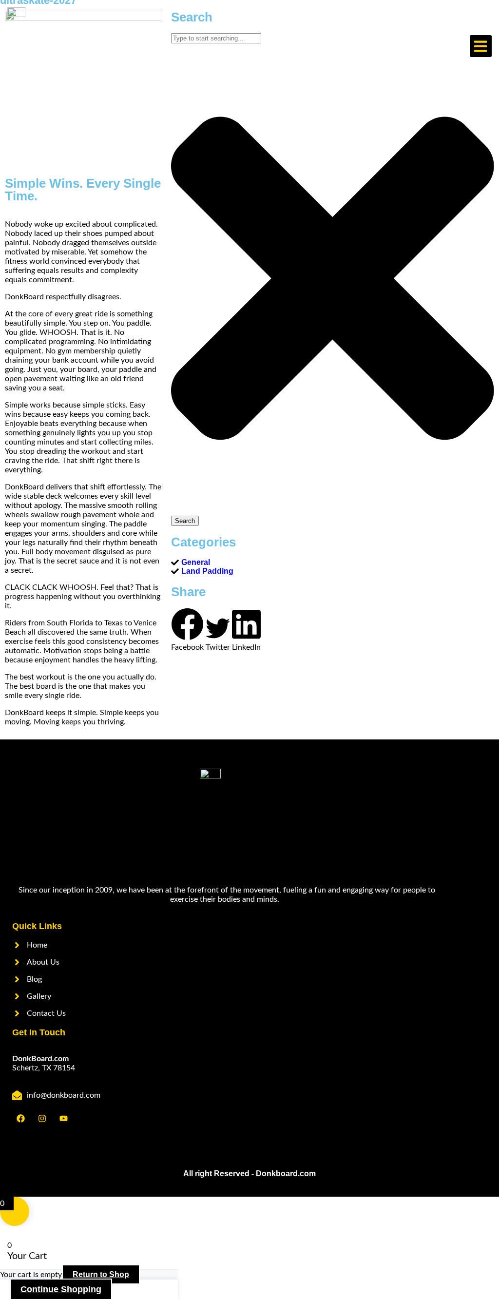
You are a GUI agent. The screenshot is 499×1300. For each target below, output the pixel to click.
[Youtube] (63, 1118)
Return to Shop (101, 1274)
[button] (481, 46)
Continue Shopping (60, 1289)
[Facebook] (20, 1118)
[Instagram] (42, 1118)
